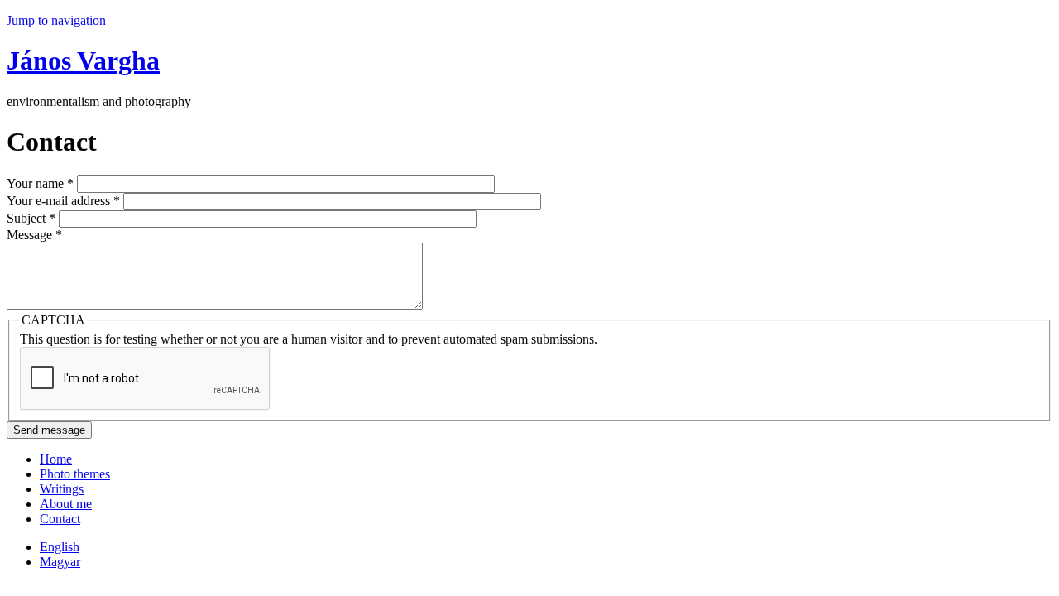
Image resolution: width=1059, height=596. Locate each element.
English (59, 547)
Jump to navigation (56, 20)
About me (66, 504)
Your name (40, 183)
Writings (62, 489)
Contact (60, 519)
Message (34, 235)
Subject (31, 218)
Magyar (60, 562)
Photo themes (75, 474)
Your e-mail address (63, 201)
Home (56, 459)
